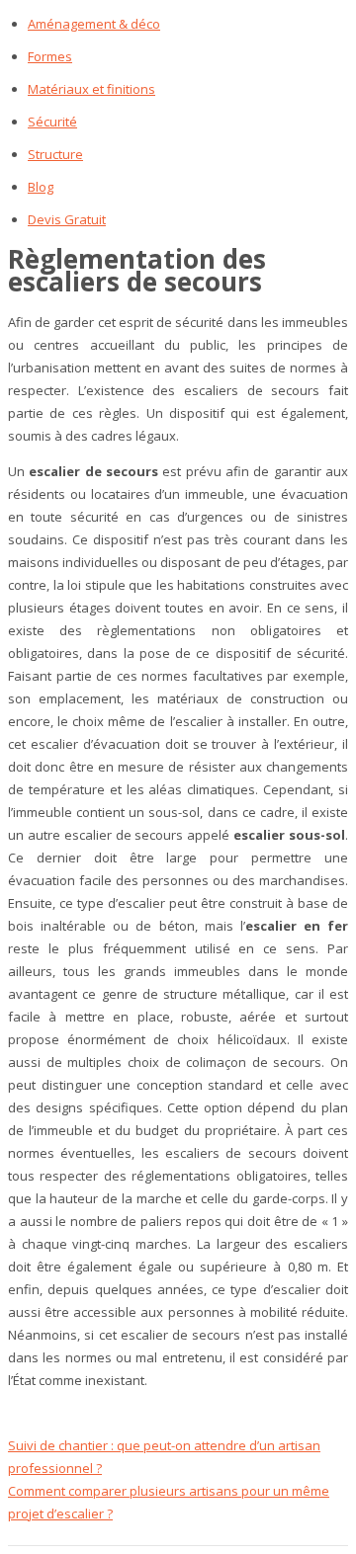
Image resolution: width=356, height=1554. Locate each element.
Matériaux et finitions (91, 89)
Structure (55, 154)
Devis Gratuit (67, 219)
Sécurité (52, 121)
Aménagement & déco (94, 24)
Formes (50, 56)
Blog (40, 187)
